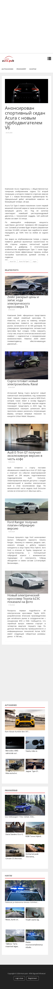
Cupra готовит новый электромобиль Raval (22, 382)
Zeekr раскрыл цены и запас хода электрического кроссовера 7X (23, 302)
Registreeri (32, 978)
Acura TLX (13, 261)
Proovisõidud (11, 790)
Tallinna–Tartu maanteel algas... (12, 945)
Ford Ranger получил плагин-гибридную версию (22, 525)
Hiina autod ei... (12, 773)
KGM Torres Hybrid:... (34, 836)
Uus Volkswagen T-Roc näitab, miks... (20, 817)
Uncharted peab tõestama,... (32, 855)
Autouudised (7, 69)
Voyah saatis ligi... (33, 920)
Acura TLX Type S (24, 261)
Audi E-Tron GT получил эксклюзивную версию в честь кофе (24, 455)
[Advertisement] (26, 26)
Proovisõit (21, 69)
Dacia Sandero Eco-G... (15, 834)
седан (34, 261)
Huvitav (32, 69)
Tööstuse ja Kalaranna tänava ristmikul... (22, 902)
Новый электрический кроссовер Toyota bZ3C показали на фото (23, 598)
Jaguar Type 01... (32, 771)
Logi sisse (19, 978)
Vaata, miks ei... (32, 751)
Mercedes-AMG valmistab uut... (12, 752)
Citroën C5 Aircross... (14, 858)
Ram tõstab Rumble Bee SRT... (17, 731)
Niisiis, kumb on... (12, 920)
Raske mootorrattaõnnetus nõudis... (34, 944)
